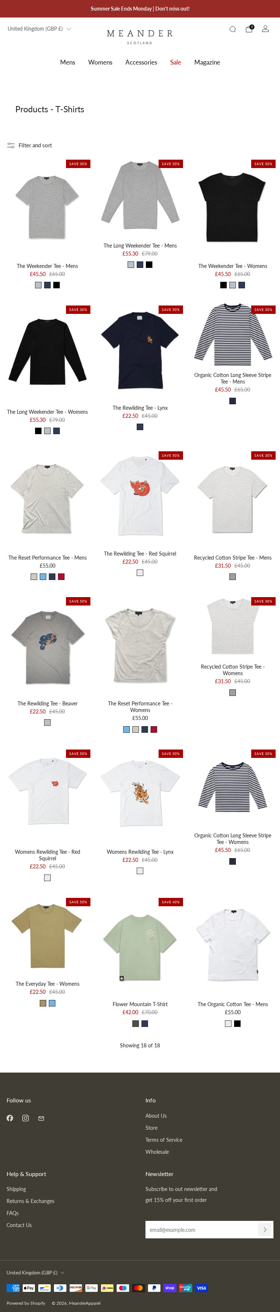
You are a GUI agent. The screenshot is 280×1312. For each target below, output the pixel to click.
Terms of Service (163, 1140)
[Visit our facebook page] (10, 1118)
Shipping (16, 1189)
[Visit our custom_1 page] (41, 1118)
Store (151, 1128)
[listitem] (140, 8)
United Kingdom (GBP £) (35, 29)
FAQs (13, 1213)
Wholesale (157, 1152)
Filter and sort (35, 145)
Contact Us (19, 1225)
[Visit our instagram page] (25, 1118)
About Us (156, 1116)
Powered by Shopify (26, 1303)
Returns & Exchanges (30, 1201)
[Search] (232, 29)
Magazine (207, 62)
